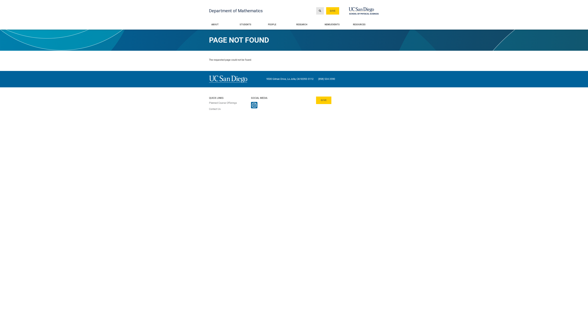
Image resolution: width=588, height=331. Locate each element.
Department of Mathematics (236, 10)
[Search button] (320, 11)
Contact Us (215, 109)
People (272, 24)
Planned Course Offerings (223, 102)
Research (301, 24)
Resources (359, 24)
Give (333, 11)
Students (245, 24)
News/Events (332, 24)
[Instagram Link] (254, 107)
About (215, 24)
